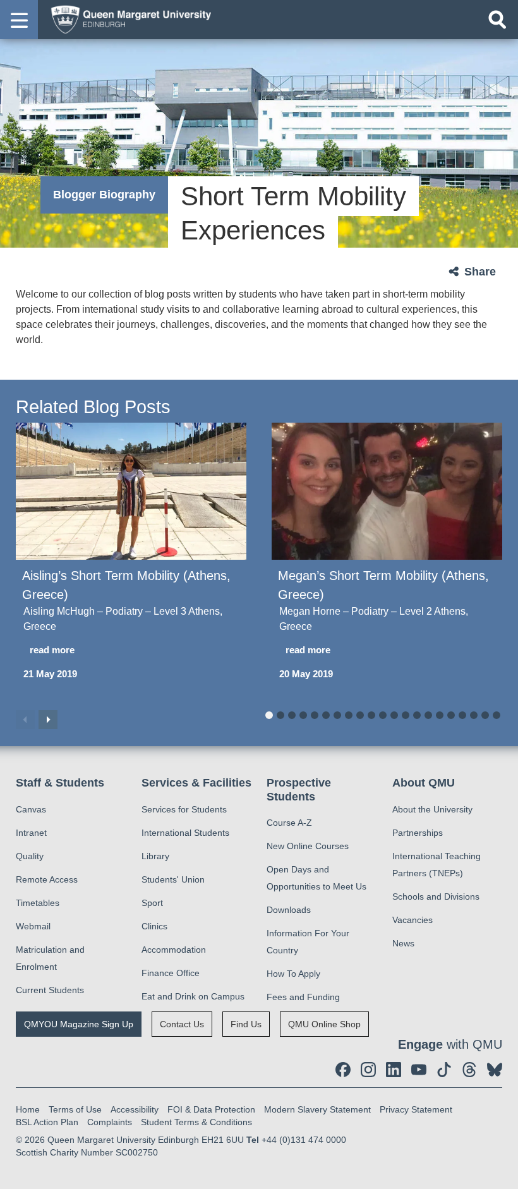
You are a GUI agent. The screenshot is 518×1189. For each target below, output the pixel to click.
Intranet (31, 833)
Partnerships (417, 833)
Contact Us (182, 1024)
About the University (432, 809)
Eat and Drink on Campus (193, 996)
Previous (25, 719)
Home (28, 1109)
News (403, 943)
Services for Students (184, 809)
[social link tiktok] (444, 1069)
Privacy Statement (416, 1109)
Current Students (50, 990)
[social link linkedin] (393, 1069)
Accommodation (174, 950)
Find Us (246, 1024)
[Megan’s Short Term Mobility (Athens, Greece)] (387, 491)
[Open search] (497, 19)
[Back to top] (502, 1173)
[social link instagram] (368, 1069)
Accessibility (135, 1109)
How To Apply (293, 974)
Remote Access (47, 879)
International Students (185, 833)
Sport (152, 903)
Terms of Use (75, 1109)
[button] (19, 19)
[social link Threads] (469, 1069)
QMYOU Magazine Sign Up (78, 1024)
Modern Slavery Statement (317, 1109)
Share (480, 271)
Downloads (289, 910)
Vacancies (412, 920)
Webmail (33, 926)
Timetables (37, 903)
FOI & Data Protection (211, 1109)
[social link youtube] (418, 1069)
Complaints (109, 1122)
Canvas (31, 809)
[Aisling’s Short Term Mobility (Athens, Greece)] (131, 491)
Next (48, 719)
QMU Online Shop (324, 1024)
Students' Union (173, 879)
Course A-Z (289, 823)
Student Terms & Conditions (196, 1122)
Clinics (154, 926)
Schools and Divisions (435, 896)
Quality (30, 856)
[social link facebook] (343, 1069)
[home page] (127, 19)
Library (155, 856)
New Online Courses (308, 846)
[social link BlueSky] (494, 1069)
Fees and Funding (303, 997)
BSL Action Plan (47, 1122)
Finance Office (171, 973)
